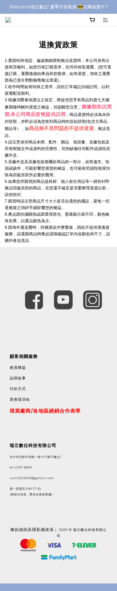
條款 (14, 529)
